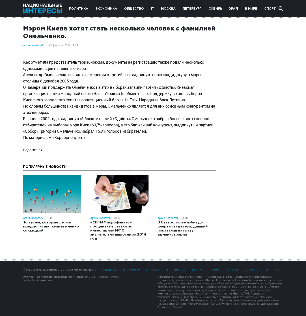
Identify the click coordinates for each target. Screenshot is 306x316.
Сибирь (215, 8)
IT (152, 8)
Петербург (192, 8)
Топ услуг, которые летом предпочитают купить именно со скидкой (51, 226)
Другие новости (256, 270)
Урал (233, 8)
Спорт (270, 8)
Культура (232, 270)
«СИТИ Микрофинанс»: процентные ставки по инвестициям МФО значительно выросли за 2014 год (118, 230)
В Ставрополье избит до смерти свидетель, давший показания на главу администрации (182, 228)
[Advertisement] (254, 96)
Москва (168, 8)
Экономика (106, 8)
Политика (78, 8)
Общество (134, 8)
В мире (251, 8)
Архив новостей (33, 45)
